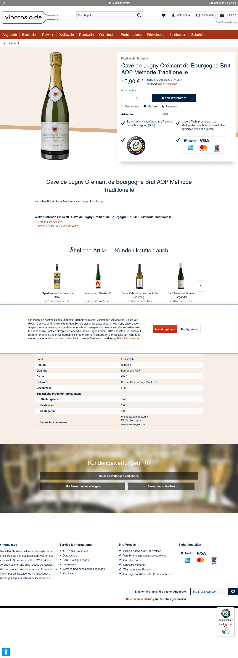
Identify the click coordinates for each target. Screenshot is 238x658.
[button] (6, 652)
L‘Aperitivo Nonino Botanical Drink (57, 295)
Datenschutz (70, 555)
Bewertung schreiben (161, 486)
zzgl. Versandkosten (168, 83)
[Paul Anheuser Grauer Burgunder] (181, 276)
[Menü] (232, 609)
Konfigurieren (190, 329)
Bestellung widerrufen (227, 22)
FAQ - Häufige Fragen (75, 560)
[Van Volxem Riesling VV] (98, 276)
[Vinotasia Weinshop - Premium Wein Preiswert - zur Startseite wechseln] (30, 17)
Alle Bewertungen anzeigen (82, 486)
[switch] (225, 632)
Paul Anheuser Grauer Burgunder (181, 295)
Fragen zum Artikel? (49, 222)
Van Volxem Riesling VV (98, 293)
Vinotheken (69, 573)
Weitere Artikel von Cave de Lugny (58, 225)
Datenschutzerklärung (140, 599)
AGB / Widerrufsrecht (75, 551)
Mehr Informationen (128, 338)
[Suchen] (139, 15)
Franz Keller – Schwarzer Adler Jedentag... (139, 295)
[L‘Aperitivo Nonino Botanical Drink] (57, 276)
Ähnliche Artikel (89, 250)
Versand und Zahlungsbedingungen (83, 569)
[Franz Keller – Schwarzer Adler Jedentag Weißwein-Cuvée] (139, 276)
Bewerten (171, 106)
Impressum (69, 564)
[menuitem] (109, 15)
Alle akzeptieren (165, 329)
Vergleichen (131, 106)
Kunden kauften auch (141, 250)
